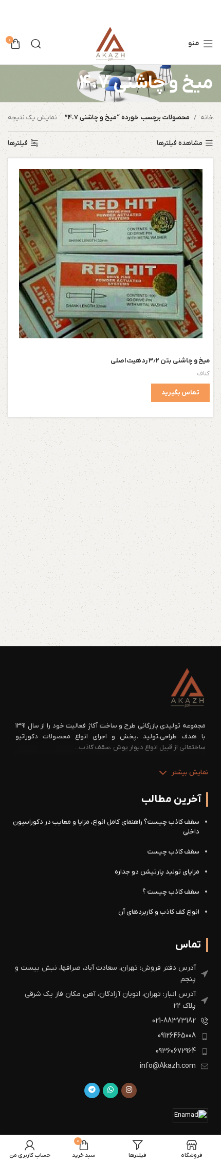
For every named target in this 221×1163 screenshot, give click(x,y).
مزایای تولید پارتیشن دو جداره (157, 871)
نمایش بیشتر (190, 772)
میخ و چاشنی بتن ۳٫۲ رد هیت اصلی (160, 360)
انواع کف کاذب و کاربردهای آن (158, 911)
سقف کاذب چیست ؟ (170, 891)
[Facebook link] (130, 11)
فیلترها (18, 143)
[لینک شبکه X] (118, 11)
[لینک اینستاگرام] (129, 1090)
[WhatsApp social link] (110, 1090)
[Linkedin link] (92, 11)
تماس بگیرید (180, 392)
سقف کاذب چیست (173, 851)
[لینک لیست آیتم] (110, 974)
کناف (203, 373)
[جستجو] (36, 43)
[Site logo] (110, 43)
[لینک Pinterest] (105, 11)
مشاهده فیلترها (179, 143)
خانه (206, 117)
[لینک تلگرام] (92, 1090)
